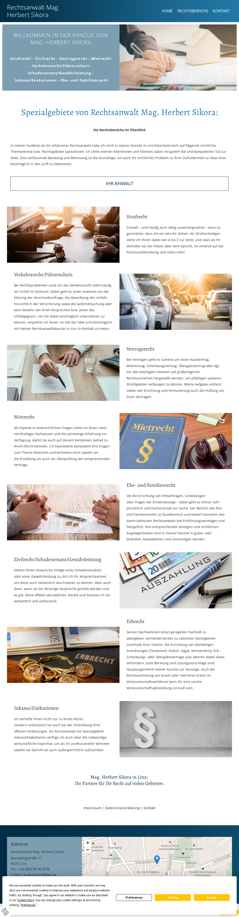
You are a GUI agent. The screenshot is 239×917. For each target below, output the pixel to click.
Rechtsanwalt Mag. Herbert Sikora (33, 11)
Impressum (92, 808)
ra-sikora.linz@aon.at (39, 874)
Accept (212, 897)
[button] (157, 860)
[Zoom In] (87, 842)
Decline (173, 897)
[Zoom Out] (87, 849)
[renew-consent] (5, 912)
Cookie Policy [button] (25, 900)
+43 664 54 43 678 (33, 869)
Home (167, 11)
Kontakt (221, 11)
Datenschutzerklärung (122, 808)
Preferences (134, 897)
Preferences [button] (28, 905)
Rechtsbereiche (192, 11)
